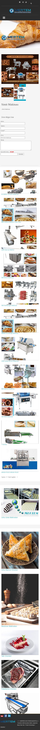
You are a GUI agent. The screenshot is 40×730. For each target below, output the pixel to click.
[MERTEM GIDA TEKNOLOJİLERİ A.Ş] (20, 10)
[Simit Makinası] (20, 69)
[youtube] (1, 715)
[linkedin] (9, 715)
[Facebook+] (5, 715)
